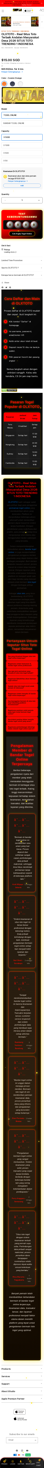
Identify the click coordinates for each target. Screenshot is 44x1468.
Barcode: (16, 47)
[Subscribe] (35, 1440)
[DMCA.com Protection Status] (9, 391)
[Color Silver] (20, 83)
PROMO (4, 1464)
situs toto (21, 593)
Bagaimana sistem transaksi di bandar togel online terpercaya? (22, 694)
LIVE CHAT (38, 1464)
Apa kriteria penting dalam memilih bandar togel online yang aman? (21, 720)
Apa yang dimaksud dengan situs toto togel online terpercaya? (22, 657)
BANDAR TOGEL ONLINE (13, 123)
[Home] (17, 10)
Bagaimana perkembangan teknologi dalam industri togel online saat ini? (21, 728)
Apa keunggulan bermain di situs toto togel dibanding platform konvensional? (21, 702)
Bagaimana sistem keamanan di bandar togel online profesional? (20, 664)
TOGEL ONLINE (10, 115)
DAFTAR (21, 1464)
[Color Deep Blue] (12, 83)
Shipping (13, 63)
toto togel (32, 582)
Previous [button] (2, 3)
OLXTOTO (12, 502)
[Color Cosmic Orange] (4, 84)
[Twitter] (7, 288)
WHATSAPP (30, 1464)
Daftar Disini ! (27, 5)
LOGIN (12, 1464)
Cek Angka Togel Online (22, 234)
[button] (3, 11)
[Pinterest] (10, 288)
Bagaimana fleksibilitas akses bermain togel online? (22, 679)
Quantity (5, 194)
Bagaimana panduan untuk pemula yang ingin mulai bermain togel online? (20, 712)
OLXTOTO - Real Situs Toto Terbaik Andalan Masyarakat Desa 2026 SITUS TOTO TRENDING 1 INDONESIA (22, 3)
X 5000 (7, 137)
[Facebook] (3, 288)
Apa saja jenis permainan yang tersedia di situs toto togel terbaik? (20, 672)
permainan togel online (19, 508)
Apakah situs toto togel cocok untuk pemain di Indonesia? (21, 687)
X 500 (6, 153)
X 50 (5, 161)
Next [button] (42, 3)
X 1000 (6, 145)
